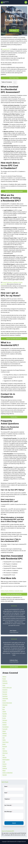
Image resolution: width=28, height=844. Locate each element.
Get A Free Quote (14, 666)
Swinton (4, 716)
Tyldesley (4, 750)
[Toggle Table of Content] (14, 82)
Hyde (3, 707)
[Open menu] (25, 2)
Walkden (4, 733)
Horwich (4, 764)
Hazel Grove (5, 742)
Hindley (4, 766)
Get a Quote (13, 30)
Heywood (4, 691)
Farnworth (4, 729)
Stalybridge (5, 698)
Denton (4, 700)
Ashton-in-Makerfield (7, 772)
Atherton (4, 757)
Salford (4, 711)
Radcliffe (4, 713)
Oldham (3, 590)
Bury (3, 709)
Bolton (4, 744)
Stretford (4, 724)
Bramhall (4, 746)
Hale (3, 755)
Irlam (3, 748)
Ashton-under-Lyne (7, 687)
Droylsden (4, 689)
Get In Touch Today (14, 77)
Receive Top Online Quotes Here (14, 338)
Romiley (4, 722)
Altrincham (5, 753)
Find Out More (14, 417)
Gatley (4, 740)
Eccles (4, 718)
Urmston (4, 735)
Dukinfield (4, 696)
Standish (4, 774)
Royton (7, 590)
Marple (4, 731)
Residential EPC (6, 49)
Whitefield (4, 705)
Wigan (4, 770)
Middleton (11, 590)
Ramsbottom (5, 726)
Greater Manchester (7, 702)
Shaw (21, 590)
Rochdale (4, 694)
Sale (3, 737)
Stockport (4, 720)
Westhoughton (5, 759)
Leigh (3, 761)
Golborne (4, 768)
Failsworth (17, 590)
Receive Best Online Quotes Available (14, 191)
